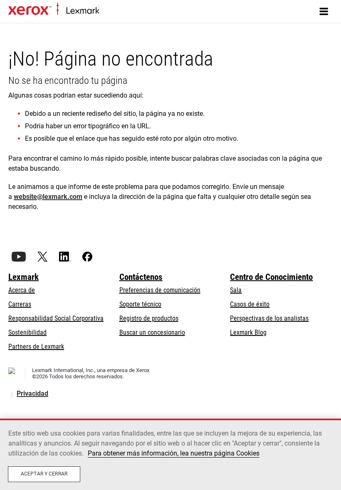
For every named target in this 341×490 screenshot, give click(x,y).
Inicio (105, 11)
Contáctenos (141, 277)
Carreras (19, 304)
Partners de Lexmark (36, 346)
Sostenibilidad (27, 332)
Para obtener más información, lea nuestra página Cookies (173, 453)
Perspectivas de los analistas (269, 318)
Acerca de (21, 290)
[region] (170, 454)
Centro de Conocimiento (271, 277)
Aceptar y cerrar (44, 474)
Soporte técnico (140, 304)
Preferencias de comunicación (159, 290)
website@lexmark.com (48, 197)
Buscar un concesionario (152, 332)
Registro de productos (148, 318)
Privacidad (32, 393)
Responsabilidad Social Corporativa (56, 318)
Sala (236, 290)
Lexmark (23, 277)
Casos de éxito (249, 304)
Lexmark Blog (248, 332)
